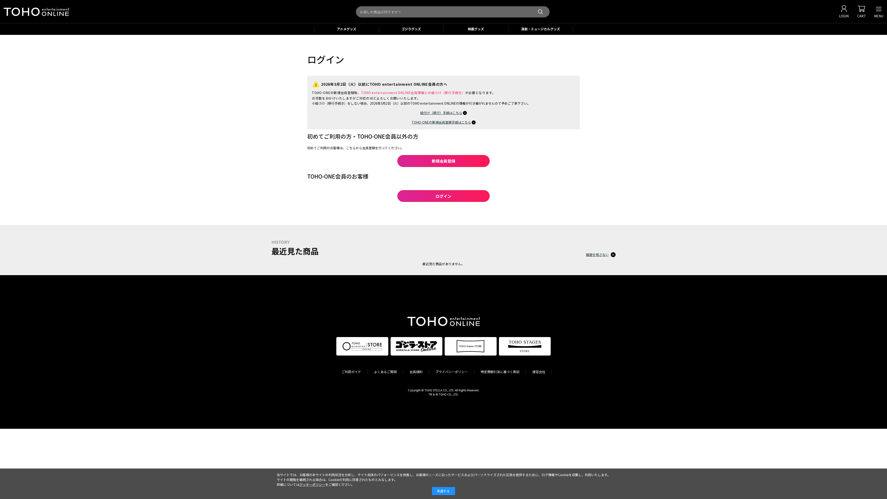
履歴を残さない (597, 254)
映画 (476, 29)
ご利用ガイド (351, 371)
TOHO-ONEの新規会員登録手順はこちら (441, 122)
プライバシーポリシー (451, 371)
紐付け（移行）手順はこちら (441, 112)
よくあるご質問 (385, 371)
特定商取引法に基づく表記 (500, 371)
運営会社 (538, 371)
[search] (540, 11)
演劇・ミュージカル (540, 29)
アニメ (346, 29)
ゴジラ (411, 29)
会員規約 (416, 371)
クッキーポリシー (312, 484)
